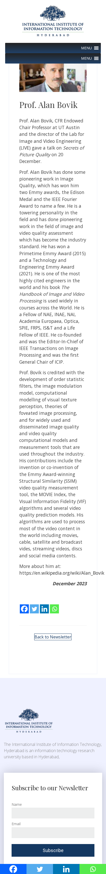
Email (16, 823)
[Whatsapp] (54, 605)
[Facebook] (24, 605)
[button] (86, 48)
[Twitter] (34, 605)
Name (17, 804)
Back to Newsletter (52, 637)
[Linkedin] (44, 605)
